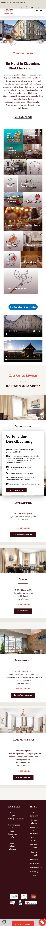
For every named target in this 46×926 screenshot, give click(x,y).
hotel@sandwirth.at (19, 2)
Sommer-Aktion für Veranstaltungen (34, 135)
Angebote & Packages (34, 830)
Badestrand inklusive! (12, 152)
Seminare (31, 245)
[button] (23, 117)
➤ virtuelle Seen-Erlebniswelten (23, 307)
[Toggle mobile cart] (36, 10)
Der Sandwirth (34, 814)
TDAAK (10, 186)
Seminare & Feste (34, 846)
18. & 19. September (31, 200)
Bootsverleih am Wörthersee (28, 185)
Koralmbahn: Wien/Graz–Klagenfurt (13, 199)
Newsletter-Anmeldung (17, 288)
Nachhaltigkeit (12, 261)
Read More (15, 143)
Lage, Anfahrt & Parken (12, 846)
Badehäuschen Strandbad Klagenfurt (35, 165)
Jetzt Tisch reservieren (32, 152)
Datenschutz (34, 863)
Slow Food (11, 245)
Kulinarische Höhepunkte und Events (23, 225)
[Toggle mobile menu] (41, 10)
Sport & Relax (30, 262)
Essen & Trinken (34, 839)
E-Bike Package (13, 169)
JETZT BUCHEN (16, 490)
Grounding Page (34, 873)
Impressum (34, 859)
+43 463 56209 (6, 2)
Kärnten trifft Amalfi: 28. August (14, 136)
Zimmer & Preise (34, 821)
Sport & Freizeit (34, 853)
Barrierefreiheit (34, 868)
